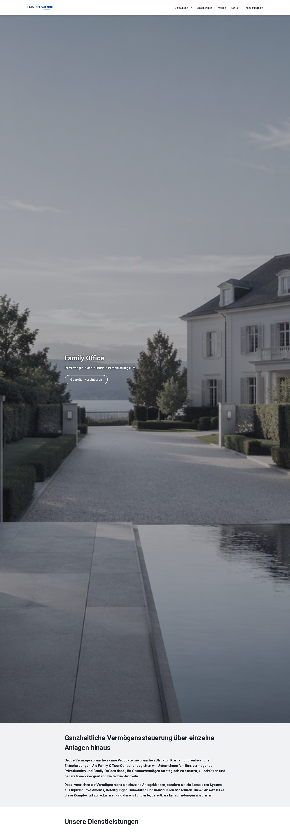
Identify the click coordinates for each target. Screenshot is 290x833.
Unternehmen (204, 7)
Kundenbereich (254, 7)
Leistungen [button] (181, 7)
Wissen (222, 7)
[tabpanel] (145, 369)
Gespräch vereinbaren (86, 379)
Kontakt (235, 7)
